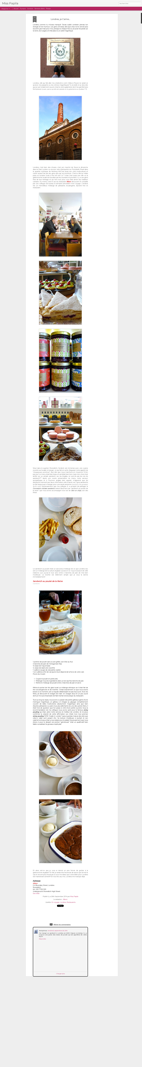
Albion (65, 899)
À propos (23, 8)
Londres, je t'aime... (60, 19)
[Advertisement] (99, 49)
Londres (63, 902)
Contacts (30, 8)
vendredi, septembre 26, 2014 (57, 930)
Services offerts (40, 8)
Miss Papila (74, 896)
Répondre (42, 938)
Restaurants (71, 902)
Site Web (36, 893)
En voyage (55, 902)
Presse (48, 8)
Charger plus (60, 973)
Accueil (16, 8)
